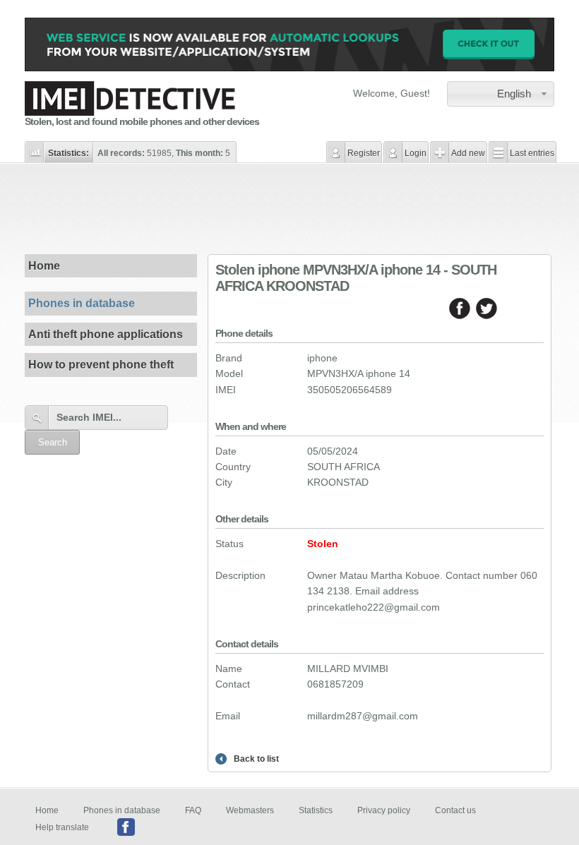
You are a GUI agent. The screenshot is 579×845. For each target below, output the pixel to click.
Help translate (62, 827)
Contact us (455, 810)
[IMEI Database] (131, 112)
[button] (500, 94)
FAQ (193, 810)
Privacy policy (383, 810)
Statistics (316, 810)
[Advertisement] (289, 208)
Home (44, 266)
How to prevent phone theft (101, 365)
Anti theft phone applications (105, 334)
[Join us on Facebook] (126, 827)
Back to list (256, 759)
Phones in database (81, 303)
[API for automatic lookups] (289, 67)
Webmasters (250, 810)
